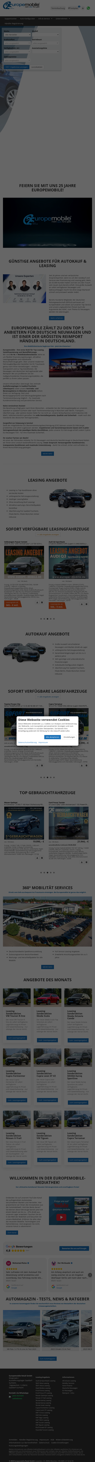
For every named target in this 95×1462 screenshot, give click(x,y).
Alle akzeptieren (52, 737)
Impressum (43, 742)
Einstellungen (69, 737)
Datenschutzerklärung (27, 742)
